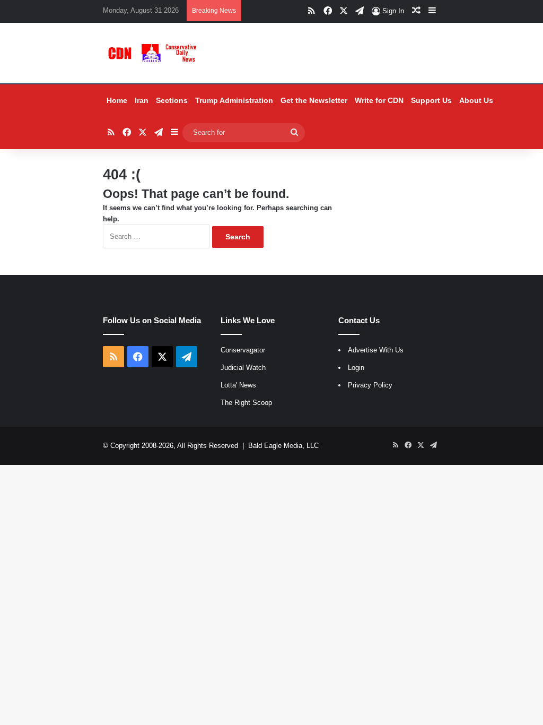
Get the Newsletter (314, 100)
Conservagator (243, 350)
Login (356, 368)
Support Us (431, 100)
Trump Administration (234, 100)
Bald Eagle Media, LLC (283, 446)
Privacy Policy (370, 385)
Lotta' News (238, 385)
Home (117, 100)
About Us (476, 100)
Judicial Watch (243, 368)
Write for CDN (379, 100)
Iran (141, 100)
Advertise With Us (376, 350)
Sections (172, 100)
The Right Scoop (246, 403)
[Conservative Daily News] (154, 53)
